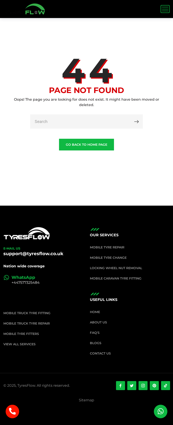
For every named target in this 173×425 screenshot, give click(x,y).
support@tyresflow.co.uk (33, 253)
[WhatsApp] (6, 277)
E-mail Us (11, 248)
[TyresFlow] (24, 9)
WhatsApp (23, 277)
